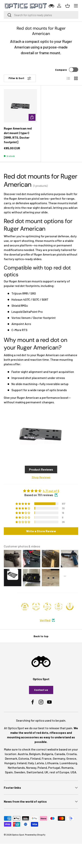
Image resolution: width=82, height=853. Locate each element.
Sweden (19, 772)
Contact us (41, 689)
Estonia (23, 758)
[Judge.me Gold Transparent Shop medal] (47, 606)
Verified (45, 620)
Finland (35, 758)
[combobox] (41, 15)
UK (46, 772)
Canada (60, 754)
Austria (23, 754)
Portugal (54, 767)
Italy (31, 763)
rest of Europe (59, 772)
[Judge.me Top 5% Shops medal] (70, 606)
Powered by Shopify (35, 834)
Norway (31, 767)
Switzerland (35, 772)
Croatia (71, 754)
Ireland (22, 763)
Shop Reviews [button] (41, 477)
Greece (71, 758)
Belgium (34, 754)
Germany (59, 758)
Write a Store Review (41, 531)
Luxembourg (68, 763)
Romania (67, 767)
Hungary (10, 763)
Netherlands (16, 767)
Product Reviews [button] (41, 469)
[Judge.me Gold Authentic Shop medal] (36, 606)
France (46, 758)
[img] (41, 491)
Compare (61, 69)
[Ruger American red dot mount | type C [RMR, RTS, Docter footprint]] (20, 105)
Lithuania (51, 763)
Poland (42, 767)
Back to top (41, 636)
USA (73, 772)
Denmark (11, 758)
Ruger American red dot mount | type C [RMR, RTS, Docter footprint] (18, 135)
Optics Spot (18, 834)
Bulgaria (47, 754)
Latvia (39, 763)
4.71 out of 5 (51, 490)
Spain (9, 772)
